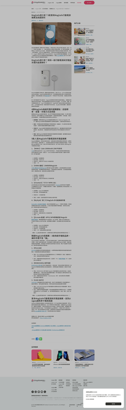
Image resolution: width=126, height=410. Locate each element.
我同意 (113, 404)
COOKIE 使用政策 (90, 399)
